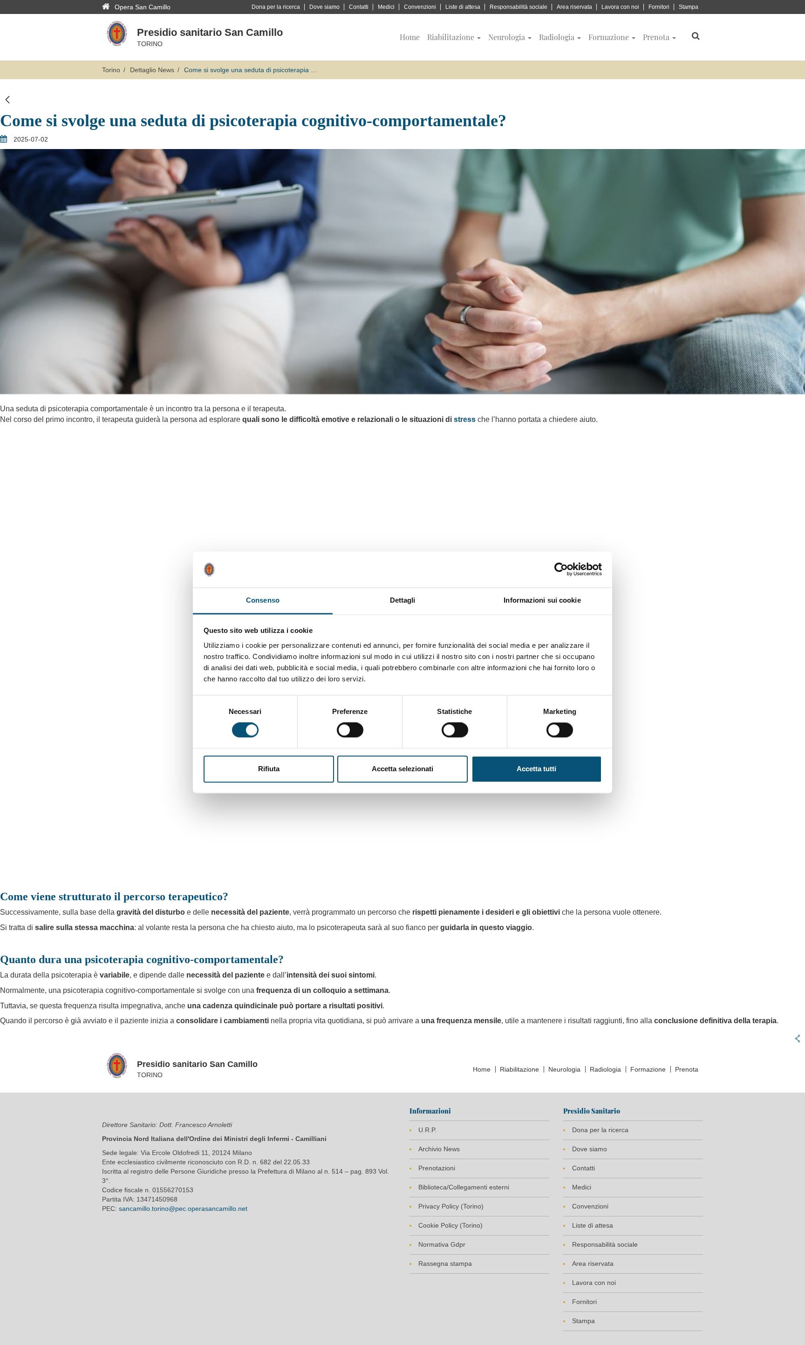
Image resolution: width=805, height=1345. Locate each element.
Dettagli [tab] (403, 600)
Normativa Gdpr (441, 1244)
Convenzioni (420, 7)
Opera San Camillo (143, 7)
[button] (453, 37)
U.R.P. (427, 1130)
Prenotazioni (436, 1168)
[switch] (350, 730)
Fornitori (658, 7)
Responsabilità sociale (518, 7)
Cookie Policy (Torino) (450, 1225)
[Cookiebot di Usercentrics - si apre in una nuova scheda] (561, 570)
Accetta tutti (536, 769)
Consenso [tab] (263, 600)
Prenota (686, 1069)
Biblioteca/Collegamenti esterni (463, 1187)
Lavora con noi (620, 7)
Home (482, 1069)
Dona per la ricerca (276, 7)
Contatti (358, 7)
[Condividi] (797, 1038)
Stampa (688, 7)
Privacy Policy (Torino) (451, 1206)
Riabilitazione (519, 1069)
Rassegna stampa (445, 1263)
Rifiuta (269, 769)
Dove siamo (324, 7)
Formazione (648, 1069)
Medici (386, 7)
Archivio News (439, 1149)
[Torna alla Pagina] (7, 99)
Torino (111, 70)
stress (465, 419)
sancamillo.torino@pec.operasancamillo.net (183, 1208)
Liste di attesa (462, 7)
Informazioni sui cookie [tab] (542, 600)
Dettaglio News (152, 70)
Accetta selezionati (402, 769)
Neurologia (564, 1069)
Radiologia (605, 1069)
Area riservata (574, 7)
